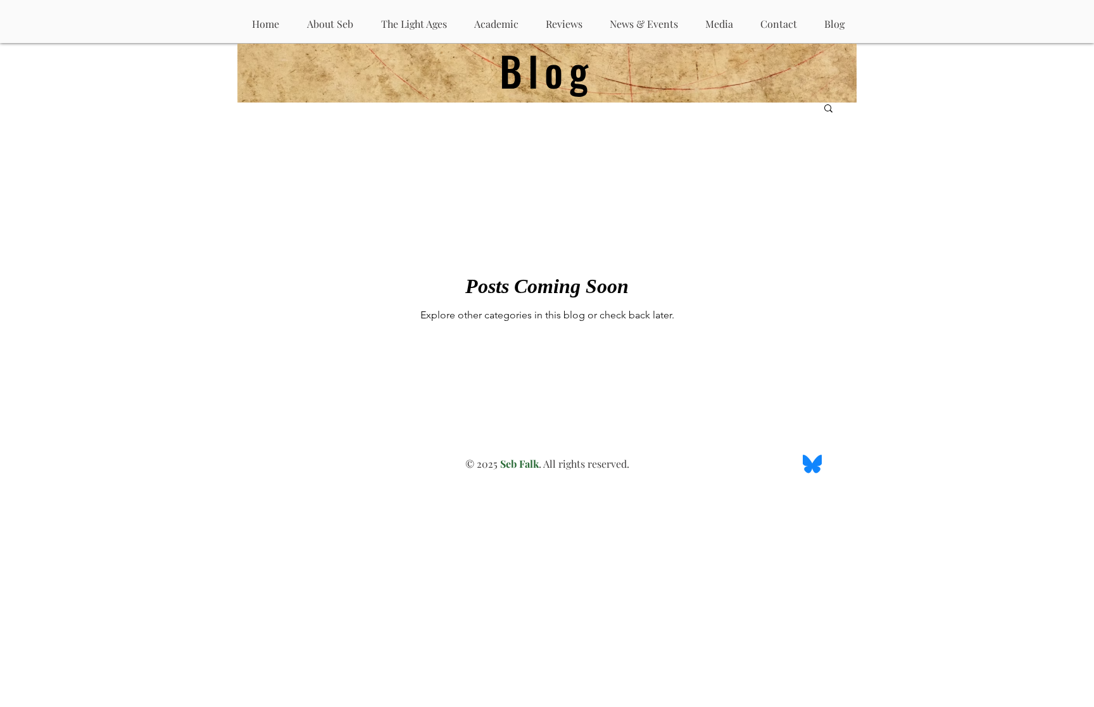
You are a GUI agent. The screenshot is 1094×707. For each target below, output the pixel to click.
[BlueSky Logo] (812, 463)
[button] (828, 109)
